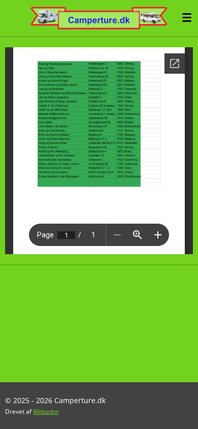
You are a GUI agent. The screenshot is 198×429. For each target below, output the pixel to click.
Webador (46, 411)
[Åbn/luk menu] (187, 18)
